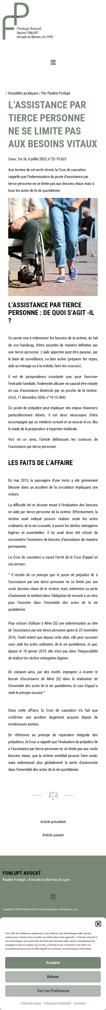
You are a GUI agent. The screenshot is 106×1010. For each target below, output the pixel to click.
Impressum (80, 1003)
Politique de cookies (30, 1003)
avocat (77, 422)
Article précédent (53, 821)
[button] (98, 923)
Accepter (53, 962)
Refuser (53, 976)
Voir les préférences (53, 990)
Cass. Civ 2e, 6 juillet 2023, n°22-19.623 (37, 159)
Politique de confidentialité (57, 1003)
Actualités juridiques (23, 93)
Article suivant (53, 835)
